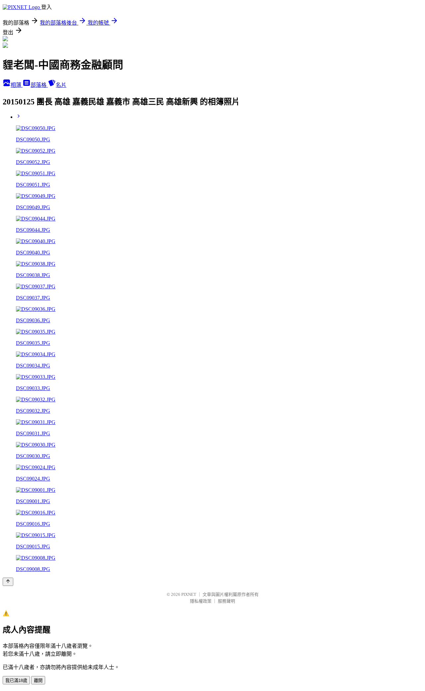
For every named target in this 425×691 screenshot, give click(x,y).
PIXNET (188, 594)
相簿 (17, 85)
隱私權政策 (201, 601)
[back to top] (8, 582)
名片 (61, 85)
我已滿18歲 (16, 680)
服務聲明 (226, 601)
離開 (38, 680)
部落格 (39, 85)
